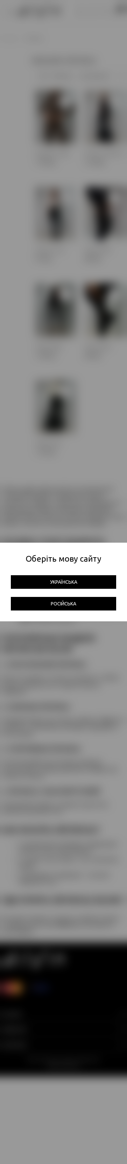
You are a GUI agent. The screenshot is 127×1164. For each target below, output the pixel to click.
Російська (63, 603)
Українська (63, 582)
